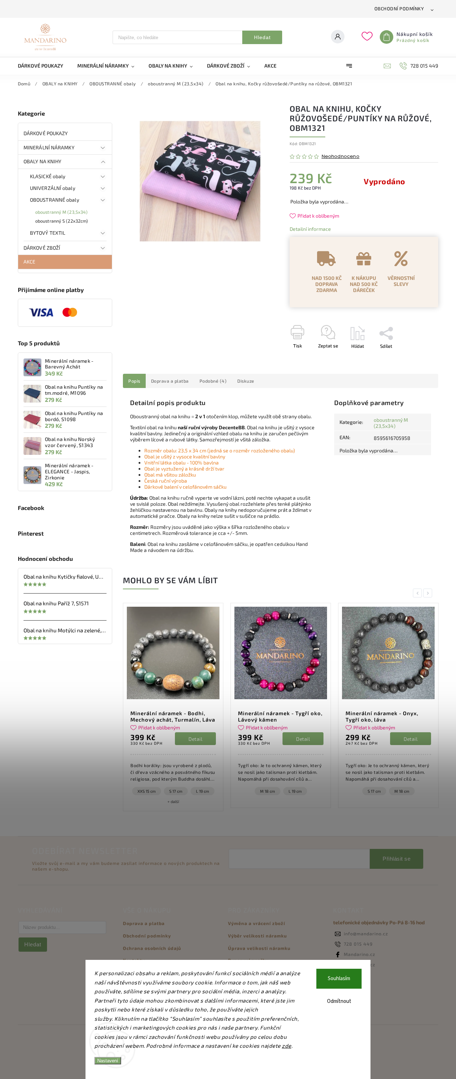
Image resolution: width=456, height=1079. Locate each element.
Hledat (262, 37)
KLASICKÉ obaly (47, 176)
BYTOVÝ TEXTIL (47, 233)
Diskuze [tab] (245, 381)
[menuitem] (44, 66)
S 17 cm (268, 791)
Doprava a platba (144, 923)
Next (429, 593)
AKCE (29, 262)
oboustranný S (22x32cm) (61, 221)
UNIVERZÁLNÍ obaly (52, 188)
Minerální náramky (49, 147)
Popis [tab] (134, 381)
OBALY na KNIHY (42, 161)
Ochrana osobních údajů (152, 948)
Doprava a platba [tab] (170, 381)
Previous (418, 593)
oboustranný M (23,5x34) (61, 212)
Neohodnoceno (340, 156)
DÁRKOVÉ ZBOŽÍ (42, 248)
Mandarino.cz (359, 954)
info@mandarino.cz (366, 933)
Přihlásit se (396, 859)
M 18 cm (161, 791)
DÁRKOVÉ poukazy (46, 133)
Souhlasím (339, 978)
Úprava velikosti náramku (259, 948)
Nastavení (107, 1060)
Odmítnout (339, 1001)
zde (286, 1045)
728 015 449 (358, 944)
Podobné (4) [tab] (213, 381)
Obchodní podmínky (399, 8)
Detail (197, 739)
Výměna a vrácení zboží (256, 923)
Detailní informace (310, 229)
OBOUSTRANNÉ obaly (54, 200)
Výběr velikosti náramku (257, 936)
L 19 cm (189, 791)
